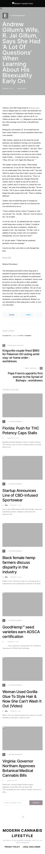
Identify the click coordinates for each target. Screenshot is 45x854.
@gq (21, 119)
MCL (6, 505)
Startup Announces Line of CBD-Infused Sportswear (20, 495)
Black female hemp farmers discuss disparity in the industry (18, 564)
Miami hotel (34, 108)
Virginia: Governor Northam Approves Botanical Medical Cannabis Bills (18, 768)
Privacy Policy (12, 847)
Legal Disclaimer (31, 847)
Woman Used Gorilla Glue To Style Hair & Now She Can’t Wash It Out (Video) (22, 698)
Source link (6, 257)
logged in (14, 335)
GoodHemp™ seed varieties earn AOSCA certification (21, 632)
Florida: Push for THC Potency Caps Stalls (20, 430)
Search (36, 803)
